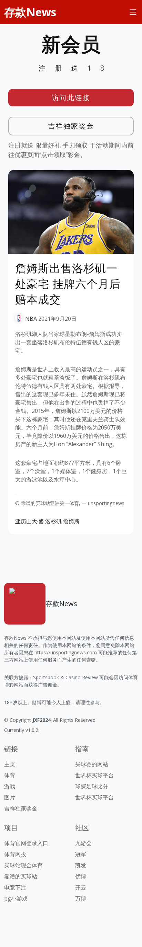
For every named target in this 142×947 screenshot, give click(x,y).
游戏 (9, 786)
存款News (30, 12)
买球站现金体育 (23, 865)
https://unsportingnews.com (65, 652)
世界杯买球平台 (94, 775)
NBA (31, 318)
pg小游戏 (16, 898)
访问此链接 (71, 97)
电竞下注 (15, 887)
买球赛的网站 (91, 764)
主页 (9, 764)
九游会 (83, 843)
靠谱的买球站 (20, 876)
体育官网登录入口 (26, 843)
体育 (9, 775)
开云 (80, 887)
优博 (80, 876)
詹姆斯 (71, 521)
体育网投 (15, 854)
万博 (80, 898)
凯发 (80, 865)
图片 (9, 797)
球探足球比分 (91, 786)
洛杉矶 (53, 521)
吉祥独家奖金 (71, 126)
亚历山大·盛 (29, 521)
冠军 (80, 854)
